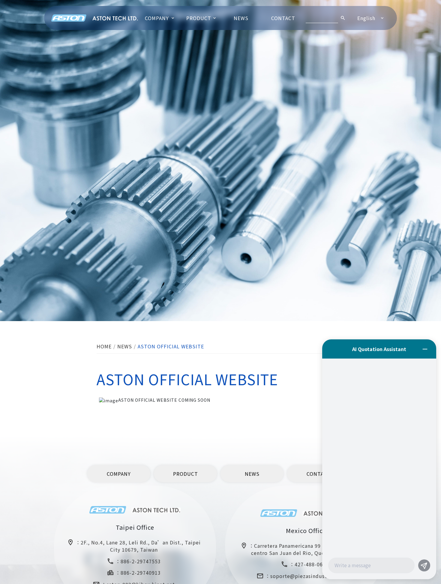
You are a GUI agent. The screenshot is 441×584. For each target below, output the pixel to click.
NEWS (241, 18)
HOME (104, 346)
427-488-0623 (312, 564)
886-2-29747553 (141, 561)
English (366, 18)
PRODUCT (198, 18)
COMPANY (157, 18)
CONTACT (283, 18)
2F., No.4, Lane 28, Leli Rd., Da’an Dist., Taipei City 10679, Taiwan (141, 546)
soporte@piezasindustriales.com (311, 576)
